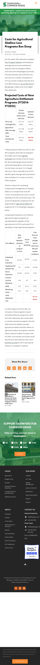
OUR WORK (30, 471)
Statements (29, 492)
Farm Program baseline (13, 62)
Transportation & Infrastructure (10, 492)
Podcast (28, 499)
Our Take (28, 479)
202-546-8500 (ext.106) (32, 531)
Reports (28, 502)
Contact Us (31, 580)
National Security (10, 497)
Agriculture (8, 52)
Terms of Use (9, 548)
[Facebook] (9, 368)
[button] (6, 394)
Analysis (14, 52)
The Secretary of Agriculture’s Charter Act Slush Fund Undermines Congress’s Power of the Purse (11, 399)
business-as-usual (11, 343)
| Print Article (21, 54)
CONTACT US (30, 510)
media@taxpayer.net (33, 527)
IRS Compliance (10, 544)
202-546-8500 (32, 520)
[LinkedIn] (25, 368)
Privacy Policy (9, 537)
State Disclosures (10, 541)
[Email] (30, 368)
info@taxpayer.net (33, 517)
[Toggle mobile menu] (36, 3)
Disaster (7, 483)
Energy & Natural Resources (10, 487)
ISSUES (7, 471)
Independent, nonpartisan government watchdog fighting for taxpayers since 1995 (19, 12)
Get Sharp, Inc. (25, 582)
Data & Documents (31, 495)
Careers (7, 518)
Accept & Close (20, 661)
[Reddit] (19, 368)
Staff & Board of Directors (10, 525)
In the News (8, 521)
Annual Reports (10, 534)
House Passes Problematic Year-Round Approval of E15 (28, 397)
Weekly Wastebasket (30, 483)
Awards (7, 530)
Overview (8, 514)
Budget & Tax (9, 479)
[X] (14, 368)
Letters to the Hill (31, 488)
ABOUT (8, 510)
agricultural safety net (24, 204)
